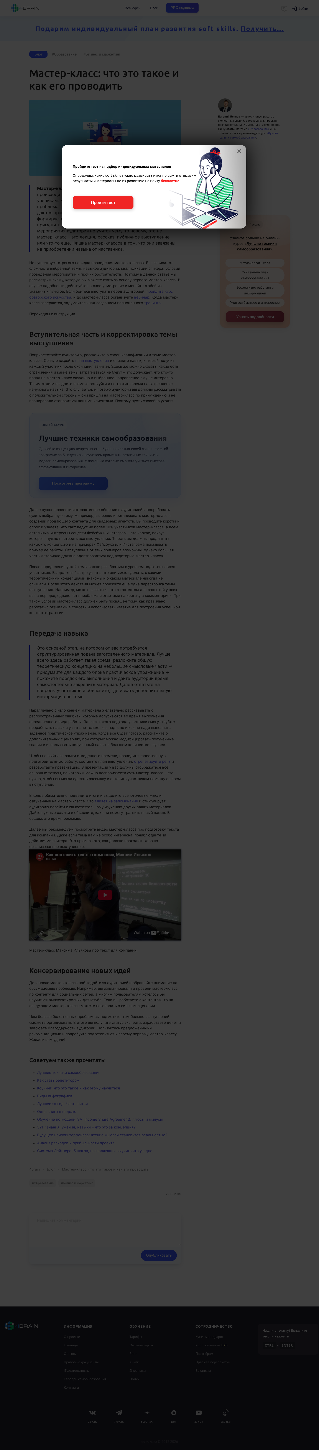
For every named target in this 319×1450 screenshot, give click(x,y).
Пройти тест (103, 202)
